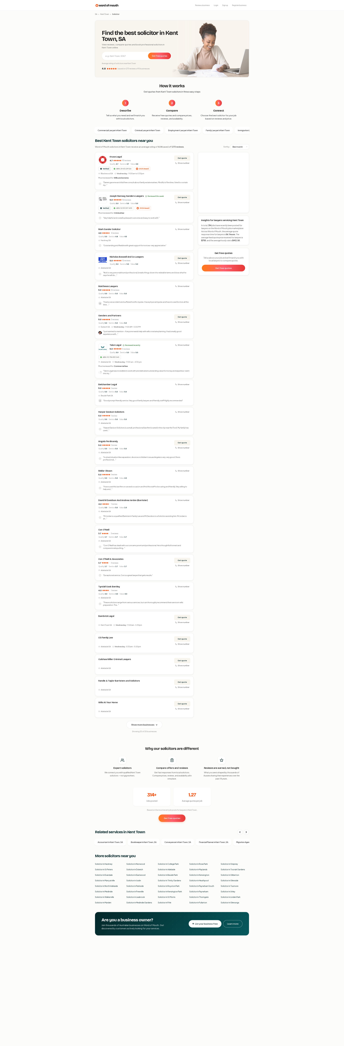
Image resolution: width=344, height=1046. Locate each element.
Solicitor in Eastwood (135, 875)
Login (216, 5)
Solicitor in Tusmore (229, 886)
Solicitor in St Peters (104, 869)
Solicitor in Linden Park (230, 897)
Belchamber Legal (107, 384)
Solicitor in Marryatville (105, 880)
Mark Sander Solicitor (109, 229)
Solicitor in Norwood (135, 864)
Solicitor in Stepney (229, 864)
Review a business (202, 5)
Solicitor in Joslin (133, 880)
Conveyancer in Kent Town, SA (177, 842)
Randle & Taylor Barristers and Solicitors (119, 680)
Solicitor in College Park (168, 864)
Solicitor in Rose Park (198, 864)
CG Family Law (105, 637)
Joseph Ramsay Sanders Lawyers (127, 196)
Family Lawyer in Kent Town (218, 130)
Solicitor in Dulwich (134, 869)
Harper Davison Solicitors (111, 412)
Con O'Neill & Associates (110, 559)
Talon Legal (115, 345)
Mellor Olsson (105, 471)
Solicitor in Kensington (199, 875)
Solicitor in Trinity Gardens (169, 880)
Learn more (233, 923)
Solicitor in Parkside (135, 886)
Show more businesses (142, 724)
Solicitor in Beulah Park (168, 875)
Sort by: (226, 147)
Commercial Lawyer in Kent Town (112, 130)
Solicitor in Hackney (103, 864)
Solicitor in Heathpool (199, 880)
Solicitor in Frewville (135, 891)
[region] (223, 182)
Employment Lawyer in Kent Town (183, 130)
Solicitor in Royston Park (169, 886)
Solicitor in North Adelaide (106, 886)
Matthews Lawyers (108, 286)
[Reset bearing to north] (245, 163)
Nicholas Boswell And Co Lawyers (127, 257)
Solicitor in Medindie (104, 891)
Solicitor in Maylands (198, 869)
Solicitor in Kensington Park (170, 891)
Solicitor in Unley (228, 891)
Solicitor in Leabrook (135, 897)
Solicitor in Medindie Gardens (139, 902)
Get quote (182, 158)
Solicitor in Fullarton (198, 902)
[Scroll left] (240, 832)
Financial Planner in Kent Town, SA (213, 842)
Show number (183, 163)
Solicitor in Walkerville (104, 897)
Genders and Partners (109, 315)
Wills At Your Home (108, 702)
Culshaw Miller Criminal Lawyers (114, 659)
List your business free (206, 923)
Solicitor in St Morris (166, 897)
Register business (239, 5)
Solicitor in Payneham (198, 891)
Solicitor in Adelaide (166, 869)
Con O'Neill (103, 529)
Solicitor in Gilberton (230, 875)
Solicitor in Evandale (104, 875)
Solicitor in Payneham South (201, 886)
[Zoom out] (245, 160)
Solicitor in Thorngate (199, 897)
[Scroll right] (246, 832)
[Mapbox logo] (205, 210)
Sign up (225, 5)
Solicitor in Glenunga (230, 902)
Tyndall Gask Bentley (109, 586)
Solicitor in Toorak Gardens (233, 869)
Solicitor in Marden (103, 902)
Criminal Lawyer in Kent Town (147, 130)
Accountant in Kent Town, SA (110, 842)
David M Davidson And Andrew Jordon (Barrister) (123, 500)
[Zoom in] (245, 156)
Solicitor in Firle (164, 902)
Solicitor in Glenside (229, 880)
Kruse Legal (116, 156)
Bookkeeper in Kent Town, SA (143, 842)
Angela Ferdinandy (108, 441)
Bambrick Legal (106, 616)
